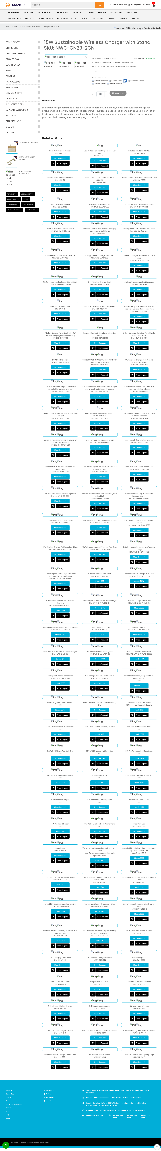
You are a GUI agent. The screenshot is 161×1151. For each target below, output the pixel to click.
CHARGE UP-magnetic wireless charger (139, 1030)
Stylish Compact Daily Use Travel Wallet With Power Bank (139, 334)
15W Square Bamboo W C (139, 800)
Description (48, 100)
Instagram (49, 1097)
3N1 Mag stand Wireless (139, 1006)
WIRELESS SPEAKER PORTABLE (139, 151)
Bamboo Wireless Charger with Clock (139, 574)
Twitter (48, 1094)
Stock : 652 (60, 783)
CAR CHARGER (28, 204)
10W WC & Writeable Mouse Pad (60, 775)
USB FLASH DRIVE (27, 194)
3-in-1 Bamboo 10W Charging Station (100, 727)
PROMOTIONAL (63, 12)
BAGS (91, 12)
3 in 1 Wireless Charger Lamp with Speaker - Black (139, 878)
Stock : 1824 (139, 581)
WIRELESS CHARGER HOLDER (100, 204)
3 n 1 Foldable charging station (60, 1030)
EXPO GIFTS (29, 18)
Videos (8, 1101)
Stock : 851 (99, 734)
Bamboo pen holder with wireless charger (100, 600)
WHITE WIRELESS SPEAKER (60, 204)
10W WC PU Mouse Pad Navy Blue (99, 751)
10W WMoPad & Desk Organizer (99, 800)
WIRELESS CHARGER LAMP (60, 306)
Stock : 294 (60, 885)
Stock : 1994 (100, 860)
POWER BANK (12, 194)
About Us (9, 1090)
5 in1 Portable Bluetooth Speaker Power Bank (100, 152)
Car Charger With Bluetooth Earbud (99, 676)
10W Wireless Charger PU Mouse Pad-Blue (100, 520)
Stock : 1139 (99, 911)
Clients (8, 1097)
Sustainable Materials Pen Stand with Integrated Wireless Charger (139, 388)
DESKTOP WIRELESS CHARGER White (60, 228)
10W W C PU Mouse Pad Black (139, 727)
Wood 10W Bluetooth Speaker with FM (60, 904)
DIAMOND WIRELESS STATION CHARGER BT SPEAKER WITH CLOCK (60, 441)
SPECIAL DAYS (131, 12)
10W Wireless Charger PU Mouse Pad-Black (60, 547)
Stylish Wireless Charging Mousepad (139, 282)
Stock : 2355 (100, 783)
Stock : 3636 (100, 635)
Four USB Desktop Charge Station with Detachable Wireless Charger (60, 388)
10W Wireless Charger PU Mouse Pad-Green (139, 521)
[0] (154, 6)
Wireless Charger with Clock (99, 574)
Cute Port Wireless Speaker (60, 151)
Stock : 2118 (139, 887)
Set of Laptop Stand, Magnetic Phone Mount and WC (139, 677)
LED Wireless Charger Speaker (100, 957)
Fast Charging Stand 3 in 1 (60, 957)
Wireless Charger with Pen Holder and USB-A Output (60, 414)
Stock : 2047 (60, 710)
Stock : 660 (60, 911)
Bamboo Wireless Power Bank (139, 651)
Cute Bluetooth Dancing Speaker (60, 520)
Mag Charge (60, 848)
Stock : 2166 (99, 887)
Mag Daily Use (139, 824)
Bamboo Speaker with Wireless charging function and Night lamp (99, 229)
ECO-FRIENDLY (79, 12)
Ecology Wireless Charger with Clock (100, 255)
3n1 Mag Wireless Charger (99, 1006)
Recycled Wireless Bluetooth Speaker (100, 306)
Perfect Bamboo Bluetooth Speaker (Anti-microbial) (99, 494)
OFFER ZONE (28, 12)
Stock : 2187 (139, 710)
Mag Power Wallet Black (60, 982)
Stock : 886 (60, 610)
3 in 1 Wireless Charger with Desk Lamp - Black (139, 905)
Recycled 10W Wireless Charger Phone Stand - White (99, 878)
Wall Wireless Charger (60, 800)
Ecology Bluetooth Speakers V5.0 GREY (139, 228)
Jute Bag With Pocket (29, 142)
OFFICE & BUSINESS (45, 12)
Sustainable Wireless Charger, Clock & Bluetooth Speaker (139, 414)
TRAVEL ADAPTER (13, 199)
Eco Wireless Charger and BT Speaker (60, 255)
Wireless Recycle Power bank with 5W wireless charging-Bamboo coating (139, 307)
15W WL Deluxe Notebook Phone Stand (99, 824)
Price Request (62, 163)
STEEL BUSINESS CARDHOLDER (25, 172)
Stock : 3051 (99, 581)
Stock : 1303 (139, 758)
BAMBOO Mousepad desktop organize (60, 493)
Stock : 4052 (139, 783)
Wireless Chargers (139, 627)
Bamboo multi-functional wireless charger (99, 1030)
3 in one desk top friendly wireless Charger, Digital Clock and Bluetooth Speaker (99, 388)
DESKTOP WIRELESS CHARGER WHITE (100, 440)
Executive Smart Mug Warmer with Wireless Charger (139, 494)
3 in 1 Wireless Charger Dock (99, 282)
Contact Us (10, 1094)
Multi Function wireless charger (139, 931)
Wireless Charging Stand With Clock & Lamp (139, 256)
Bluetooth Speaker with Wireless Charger (60, 651)
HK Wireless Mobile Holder (99, 1054)
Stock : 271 (60, 659)
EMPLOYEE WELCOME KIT (66, 18)
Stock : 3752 (139, 608)
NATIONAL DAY (116, 12)
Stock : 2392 (100, 608)
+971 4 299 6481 (119, 5)
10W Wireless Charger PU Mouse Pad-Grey (100, 547)
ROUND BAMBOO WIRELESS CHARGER (139, 204)
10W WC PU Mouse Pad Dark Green (139, 751)
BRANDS (112, 18)
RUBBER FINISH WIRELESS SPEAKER (60, 177)
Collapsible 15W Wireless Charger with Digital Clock (60, 468)
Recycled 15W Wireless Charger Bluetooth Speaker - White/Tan (139, 849)
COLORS (123, 18)
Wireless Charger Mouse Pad (139, 600)
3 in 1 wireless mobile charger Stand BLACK (60, 282)
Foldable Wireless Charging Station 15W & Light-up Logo (60, 932)
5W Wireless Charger (60, 824)
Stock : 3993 (100, 659)
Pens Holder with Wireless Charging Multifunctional (99, 414)
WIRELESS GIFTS (12, 204)
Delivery (9, 1108)
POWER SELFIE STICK (60, 360)
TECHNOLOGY (13, 12)
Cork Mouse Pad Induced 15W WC (139, 775)
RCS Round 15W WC (100, 775)
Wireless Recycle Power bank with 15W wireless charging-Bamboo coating (60, 334)
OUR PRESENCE (99, 18)
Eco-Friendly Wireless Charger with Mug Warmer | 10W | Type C (99, 932)
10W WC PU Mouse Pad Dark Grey (60, 751)
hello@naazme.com (140, 5)
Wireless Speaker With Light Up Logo (139, 1054)
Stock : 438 (139, 659)
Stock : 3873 (139, 858)
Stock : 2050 (60, 635)
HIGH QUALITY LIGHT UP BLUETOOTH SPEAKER (99, 178)
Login (8, 1118)
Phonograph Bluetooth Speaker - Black (100, 904)
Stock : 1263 (99, 941)
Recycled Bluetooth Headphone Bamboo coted (99, 334)
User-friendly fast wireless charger (139, 440)
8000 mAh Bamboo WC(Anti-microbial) (99, 702)
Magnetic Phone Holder (99, 982)
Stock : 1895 (60, 683)
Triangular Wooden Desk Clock (60, 676)
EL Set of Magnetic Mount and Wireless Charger (139, 548)
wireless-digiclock (139, 957)
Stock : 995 (139, 807)
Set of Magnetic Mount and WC (60, 702)
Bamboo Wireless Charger (99, 627)
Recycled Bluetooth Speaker (139, 702)
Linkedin (48, 1101)
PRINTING (102, 12)
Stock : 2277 (139, 686)
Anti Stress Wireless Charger (139, 982)
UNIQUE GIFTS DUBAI (14, 210)
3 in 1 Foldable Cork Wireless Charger (60, 877)
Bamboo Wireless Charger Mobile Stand (60, 1054)
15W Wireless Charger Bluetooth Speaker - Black (100, 849)
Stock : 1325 (139, 734)
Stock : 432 (60, 831)
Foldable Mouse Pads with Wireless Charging (60, 601)
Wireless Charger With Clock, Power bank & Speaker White (99, 468)
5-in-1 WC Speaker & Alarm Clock (60, 727)
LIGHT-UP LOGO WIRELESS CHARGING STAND (139, 177)
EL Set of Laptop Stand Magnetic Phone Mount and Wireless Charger (60, 575)
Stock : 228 (60, 941)
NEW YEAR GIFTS (14, 18)
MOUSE (26, 199)
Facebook (49, 1090)
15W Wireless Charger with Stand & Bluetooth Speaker (139, 361)
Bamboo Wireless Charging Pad (100, 651)
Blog (7, 1111)
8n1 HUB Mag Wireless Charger (60, 1006)
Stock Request (60, 158)
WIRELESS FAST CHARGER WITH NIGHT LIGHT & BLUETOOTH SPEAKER (100, 361)
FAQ (7, 1115)
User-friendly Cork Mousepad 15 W (139, 467)
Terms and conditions (14, 1104)
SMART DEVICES (32, 210)
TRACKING (135, 18)
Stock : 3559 (139, 914)
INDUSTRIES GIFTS (46, 18)
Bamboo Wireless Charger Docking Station (60, 627)
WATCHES (84, 18)
